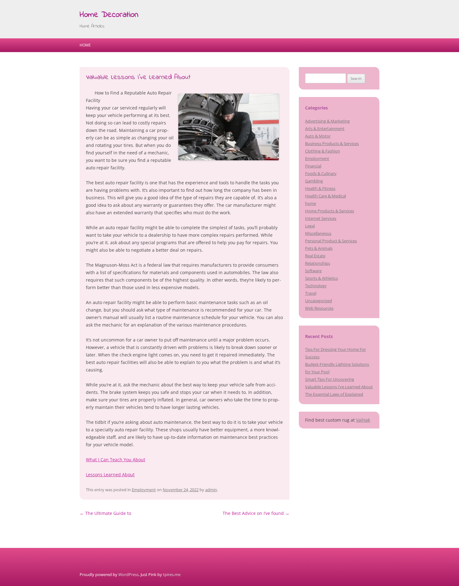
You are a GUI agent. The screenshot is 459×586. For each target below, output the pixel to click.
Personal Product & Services (331, 241)
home (310, 203)
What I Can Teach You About (115, 460)
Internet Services (320, 218)
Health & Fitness (320, 188)
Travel (310, 293)
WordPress (128, 574)
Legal (310, 226)
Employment (144, 489)
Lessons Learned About (110, 474)
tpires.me (171, 574)
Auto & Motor (318, 136)
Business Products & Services (332, 143)
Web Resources (319, 308)
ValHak (363, 420)
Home (85, 45)
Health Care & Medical (325, 196)
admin (211, 489)
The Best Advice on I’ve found (256, 513)
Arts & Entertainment (324, 128)
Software (313, 271)
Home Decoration (109, 15)
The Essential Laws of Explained (334, 394)
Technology (316, 285)
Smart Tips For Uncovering (329, 379)
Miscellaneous (318, 233)
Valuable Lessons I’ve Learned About (339, 387)
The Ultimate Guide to (105, 513)
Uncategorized (318, 300)
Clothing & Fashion (322, 151)
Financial (313, 166)
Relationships (317, 263)
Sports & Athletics (321, 278)
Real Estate (315, 256)
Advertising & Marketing (327, 121)
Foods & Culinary (321, 173)
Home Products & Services (329, 211)
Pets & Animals (319, 248)
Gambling (314, 181)
